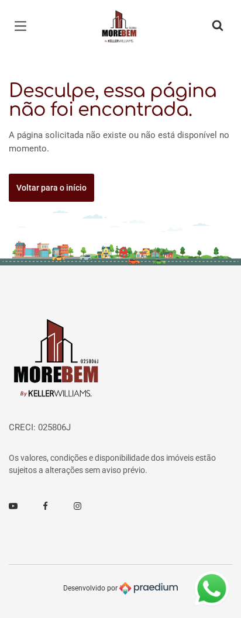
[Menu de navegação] (23, 26)
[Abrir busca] (217, 26)
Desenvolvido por (91, 588)
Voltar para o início (51, 187)
